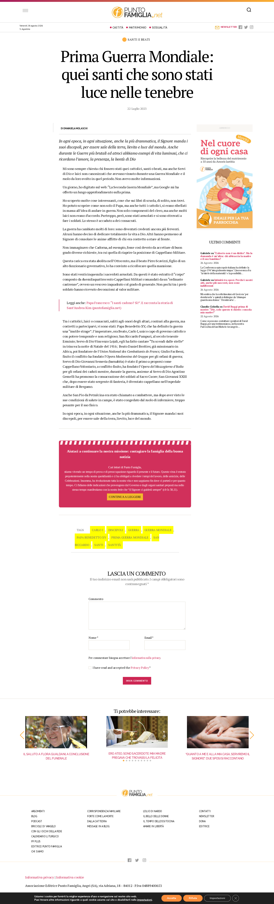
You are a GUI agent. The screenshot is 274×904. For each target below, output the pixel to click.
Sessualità (159, 27)
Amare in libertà (153, 826)
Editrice (204, 826)
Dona (202, 821)
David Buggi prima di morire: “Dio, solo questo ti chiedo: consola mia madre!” (226, 309)
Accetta (171, 898)
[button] (22, 735)
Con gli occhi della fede (46, 831)
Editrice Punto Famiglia (46, 846)
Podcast (36, 821)
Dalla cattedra (96, 821)
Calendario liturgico (45, 836)
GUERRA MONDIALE (157, 530)
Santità (114, 545)
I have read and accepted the (122, 667)
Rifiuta (193, 898)
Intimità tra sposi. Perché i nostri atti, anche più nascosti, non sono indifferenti (226, 282)
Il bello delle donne (156, 816)
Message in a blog (98, 826)
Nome (93, 637)
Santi (98, 545)
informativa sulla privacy (146, 658)
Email (148, 637)
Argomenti (38, 811)
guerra (133, 530)
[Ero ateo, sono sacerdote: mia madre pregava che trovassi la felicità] (136, 732)
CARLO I (97, 530)
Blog (34, 816)
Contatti (205, 811)
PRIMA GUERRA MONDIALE (129, 537)
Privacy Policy (140, 668)
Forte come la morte (100, 816)
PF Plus (35, 841)
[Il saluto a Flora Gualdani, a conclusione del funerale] (56, 732)
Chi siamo (37, 851)
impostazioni (144, 900)
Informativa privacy (39, 877)
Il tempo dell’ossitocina (158, 821)
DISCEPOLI (115, 530)
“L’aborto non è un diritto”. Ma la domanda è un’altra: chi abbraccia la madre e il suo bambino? (226, 256)
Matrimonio (137, 27)
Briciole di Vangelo (43, 826)
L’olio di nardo (152, 811)
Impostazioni (217, 898)
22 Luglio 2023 (137, 109)
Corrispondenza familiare (104, 811)
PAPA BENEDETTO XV (91, 537)
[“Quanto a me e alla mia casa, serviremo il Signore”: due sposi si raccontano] (217, 732)
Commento (96, 599)
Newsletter (206, 816)
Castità (118, 27)
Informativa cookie (70, 877)
